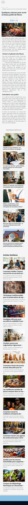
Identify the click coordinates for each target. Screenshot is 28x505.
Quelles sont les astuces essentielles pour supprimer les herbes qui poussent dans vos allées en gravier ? (14, 462)
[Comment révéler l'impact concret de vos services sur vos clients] (14, 263)
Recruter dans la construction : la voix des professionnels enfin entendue (13, 225)
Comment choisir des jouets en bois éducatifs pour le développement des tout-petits (13, 368)
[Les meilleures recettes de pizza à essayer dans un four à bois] (14, 381)
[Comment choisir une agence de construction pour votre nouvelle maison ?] (14, 427)
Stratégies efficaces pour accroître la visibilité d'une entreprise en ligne (13, 321)
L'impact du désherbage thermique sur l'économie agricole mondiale (12, 485)
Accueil (2, 7)
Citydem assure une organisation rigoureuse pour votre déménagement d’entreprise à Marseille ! (13, 346)
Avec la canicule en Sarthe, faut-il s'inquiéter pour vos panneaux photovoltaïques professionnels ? (13, 244)
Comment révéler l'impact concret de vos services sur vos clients (13, 273)
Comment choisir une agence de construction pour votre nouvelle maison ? (14, 438)
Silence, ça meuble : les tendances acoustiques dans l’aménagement (13, 186)
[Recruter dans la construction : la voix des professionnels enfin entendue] (13, 215)
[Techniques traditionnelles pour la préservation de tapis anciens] (14, 287)
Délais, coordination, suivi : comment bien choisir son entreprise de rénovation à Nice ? (13, 205)
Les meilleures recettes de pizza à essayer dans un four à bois (13, 391)
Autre (7, 7)
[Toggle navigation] (3, 2)
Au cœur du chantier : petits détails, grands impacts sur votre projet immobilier (13, 167)
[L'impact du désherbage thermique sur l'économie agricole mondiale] (14, 475)
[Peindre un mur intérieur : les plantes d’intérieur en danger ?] (13, 139)
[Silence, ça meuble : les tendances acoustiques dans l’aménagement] (13, 177)
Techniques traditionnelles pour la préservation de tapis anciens (13, 297)
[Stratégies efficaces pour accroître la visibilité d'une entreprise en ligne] (14, 311)
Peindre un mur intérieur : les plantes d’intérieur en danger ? (12, 148)
